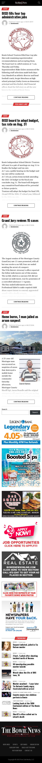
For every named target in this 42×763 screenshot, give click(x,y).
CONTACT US (28, 750)
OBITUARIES (23, 744)
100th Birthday (17, 750)
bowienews (15, 23)
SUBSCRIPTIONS (14, 747)
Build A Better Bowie (28, 747)
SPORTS (15, 744)
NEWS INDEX (6, 744)
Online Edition (34, 744)
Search (4, 409)
